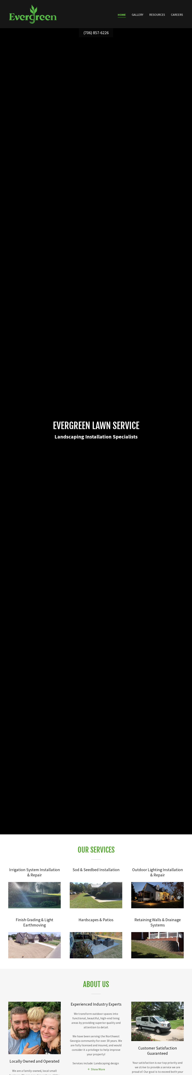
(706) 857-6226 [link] (96, 32)
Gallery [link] (137, 15)
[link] (33, 14)
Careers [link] (177, 15)
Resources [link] (157, 15)
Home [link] (122, 15)
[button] (96, 1069)
